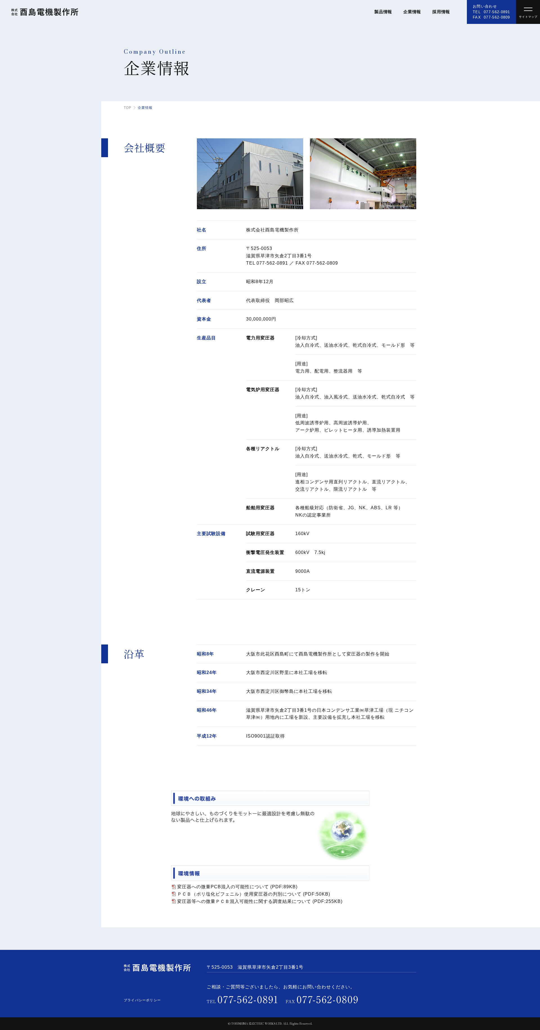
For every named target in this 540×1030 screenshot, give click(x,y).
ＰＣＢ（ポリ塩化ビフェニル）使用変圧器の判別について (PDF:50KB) (253, 894)
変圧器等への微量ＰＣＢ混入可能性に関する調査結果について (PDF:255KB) (260, 901)
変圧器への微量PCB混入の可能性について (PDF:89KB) (237, 886)
